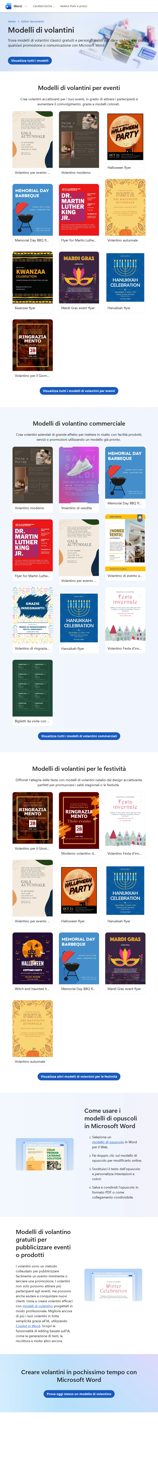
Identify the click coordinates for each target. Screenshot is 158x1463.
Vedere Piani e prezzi (73, 6)
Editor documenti (32, 21)
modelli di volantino (38, 1306)
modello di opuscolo (108, 1142)
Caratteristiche (42, 6)
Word (18, 6)
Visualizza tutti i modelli (30, 60)
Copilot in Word (28, 1326)
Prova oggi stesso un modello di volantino (79, 1394)
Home (12, 21)
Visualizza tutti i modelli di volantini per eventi (79, 391)
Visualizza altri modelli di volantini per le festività (79, 1076)
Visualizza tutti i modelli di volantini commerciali (79, 736)
